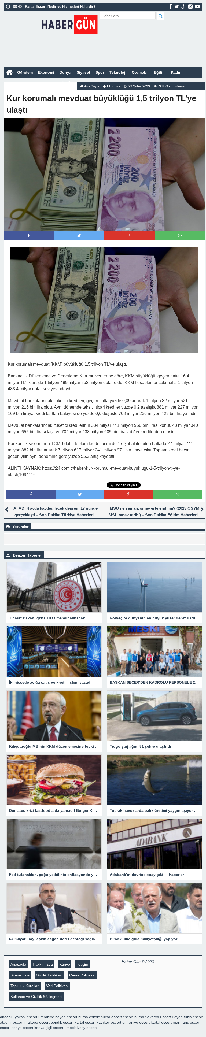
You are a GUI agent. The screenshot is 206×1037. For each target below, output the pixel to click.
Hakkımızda (43, 964)
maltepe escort (37, 1022)
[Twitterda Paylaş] (79, 235)
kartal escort (85, 1022)
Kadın (176, 72)
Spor (99, 72)
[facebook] (170, 6)
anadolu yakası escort (18, 1017)
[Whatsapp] (180, 235)
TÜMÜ (65, 83)
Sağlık (32, 83)
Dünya (65, 72)
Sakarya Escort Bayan (164, 1017)
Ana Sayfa (91, 86)
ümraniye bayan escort (57, 1017)
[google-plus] (183, 6)
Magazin (14, 83)
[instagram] (190, 6)
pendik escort (62, 1022)
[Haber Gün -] (70, 23)
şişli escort (54, 1027)
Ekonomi (46, 72)
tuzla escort (193, 1017)
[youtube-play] (197, 6)
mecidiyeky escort (82, 1027)
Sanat (49, 83)
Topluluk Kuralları (25, 986)
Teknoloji (117, 72)
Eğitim (159, 72)
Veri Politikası (57, 986)
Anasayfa (18, 964)
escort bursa (133, 1017)
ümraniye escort (136, 1022)
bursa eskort (89, 1017)
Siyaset (83, 72)
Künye (64, 964)
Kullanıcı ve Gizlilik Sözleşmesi (36, 996)
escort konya (11, 1027)
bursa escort (111, 1017)
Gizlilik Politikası (49, 975)
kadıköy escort (109, 1022)
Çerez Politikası (82, 975)
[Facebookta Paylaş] (29, 235)
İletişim (82, 964)
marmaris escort (186, 1022)
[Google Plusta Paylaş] (129, 235)
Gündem (25, 72)
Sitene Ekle (20, 975)
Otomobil (140, 72)
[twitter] (176, 6)
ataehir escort (11, 1022)
